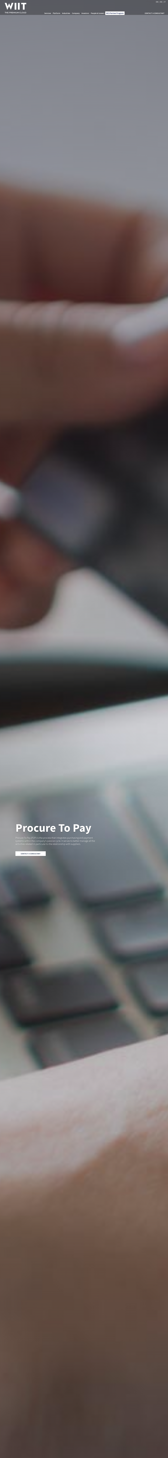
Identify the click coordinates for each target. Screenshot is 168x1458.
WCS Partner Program (115, 13)
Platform (56, 13)
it (165, 2)
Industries (66, 13)
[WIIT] (15, 7)
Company (76, 13)
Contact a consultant (30, 853)
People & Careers (97, 13)
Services (47, 13)
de (161, 2)
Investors (85, 13)
